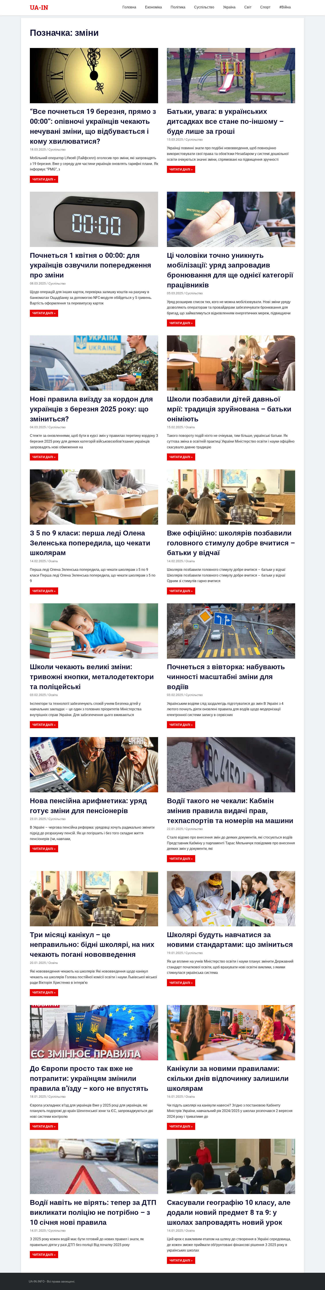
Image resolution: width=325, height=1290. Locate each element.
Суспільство (204, 7)
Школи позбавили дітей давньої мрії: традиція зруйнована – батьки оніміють (229, 409)
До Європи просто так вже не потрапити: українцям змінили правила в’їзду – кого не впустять (89, 1078)
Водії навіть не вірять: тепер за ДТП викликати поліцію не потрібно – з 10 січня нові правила (93, 1212)
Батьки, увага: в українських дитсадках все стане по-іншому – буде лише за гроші (225, 121)
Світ (247, 7)
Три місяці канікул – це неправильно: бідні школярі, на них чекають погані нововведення (92, 945)
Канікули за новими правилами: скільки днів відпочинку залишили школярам (228, 1078)
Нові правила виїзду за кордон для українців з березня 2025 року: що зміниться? (91, 409)
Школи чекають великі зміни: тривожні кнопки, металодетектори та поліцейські (92, 677)
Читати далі (42, 179)
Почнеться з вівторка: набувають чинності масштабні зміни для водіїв (226, 677)
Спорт (265, 7)
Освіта (190, 427)
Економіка (153, 7)
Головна (129, 7)
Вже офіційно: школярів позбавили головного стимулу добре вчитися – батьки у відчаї (231, 543)
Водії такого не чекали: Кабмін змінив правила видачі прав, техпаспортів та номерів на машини (230, 811)
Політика (178, 7)
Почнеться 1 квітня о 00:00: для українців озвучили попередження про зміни (90, 265)
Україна (229, 7)
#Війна (285, 7)
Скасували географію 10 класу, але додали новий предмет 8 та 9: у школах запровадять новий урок (229, 1212)
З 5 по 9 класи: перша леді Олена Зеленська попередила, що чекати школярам (90, 543)
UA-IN (39, 7)
